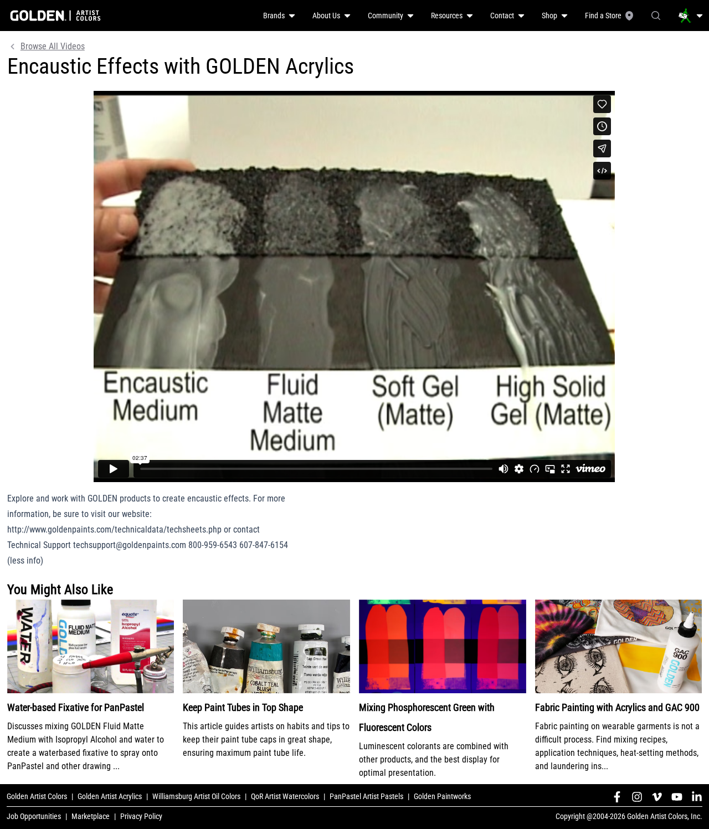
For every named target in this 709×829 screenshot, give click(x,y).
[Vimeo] (656, 796)
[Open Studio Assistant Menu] (690, 15)
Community (385, 15)
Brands (274, 15)
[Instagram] (637, 796)
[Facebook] (617, 796)
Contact (502, 15)
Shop (549, 15)
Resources (447, 15)
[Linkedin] (696, 796)
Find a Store (603, 15)
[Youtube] (676, 796)
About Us (326, 15)
